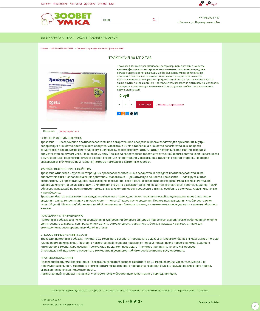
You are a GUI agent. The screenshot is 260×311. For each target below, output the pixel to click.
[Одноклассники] (123, 113)
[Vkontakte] (120, 301)
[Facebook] (124, 301)
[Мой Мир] (127, 113)
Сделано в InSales (208, 302)
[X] (131, 113)
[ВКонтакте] (119, 113)
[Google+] (140, 301)
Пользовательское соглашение (121, 290)
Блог (111, 3)
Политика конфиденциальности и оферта (76, 290)
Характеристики (69, 131)
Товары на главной (103, 37)
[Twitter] (135, 301)
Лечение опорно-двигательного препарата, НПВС (100, 48)
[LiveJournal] (136, 113)
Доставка (89, 3)
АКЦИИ (82, 37)
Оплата (102, 3)
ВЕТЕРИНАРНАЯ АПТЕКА (56, 37)
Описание (49, 131)
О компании (60, 3)
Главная (44, 48)
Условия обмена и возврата (158, 290)
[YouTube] (131, 301)
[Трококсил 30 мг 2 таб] (76, 92)
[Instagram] (127, 301)
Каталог (46, 3)
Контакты (76, 3)
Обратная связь (186, 290)
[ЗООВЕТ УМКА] (67, 19)
